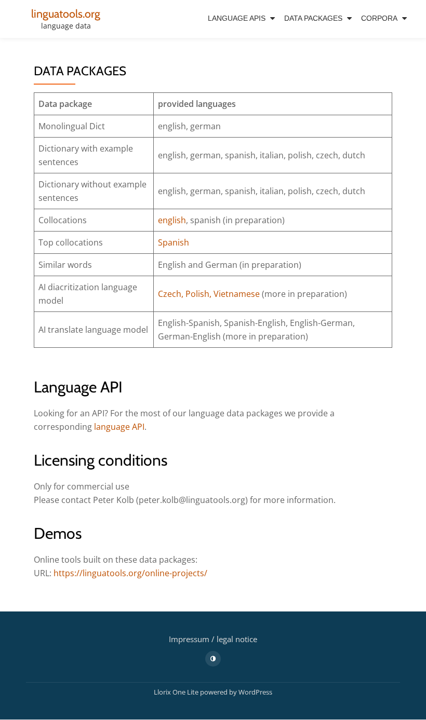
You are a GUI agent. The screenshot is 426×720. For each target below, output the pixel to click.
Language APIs (236, 18)
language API (119, 426)
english (172, 220)
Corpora (379, 18)
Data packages (313, 18)
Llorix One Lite (177, 692)
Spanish (173, 242)
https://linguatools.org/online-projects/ (130, 573)
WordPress (255, 692)
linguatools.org (65, 13)
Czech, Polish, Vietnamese (209, 294)
